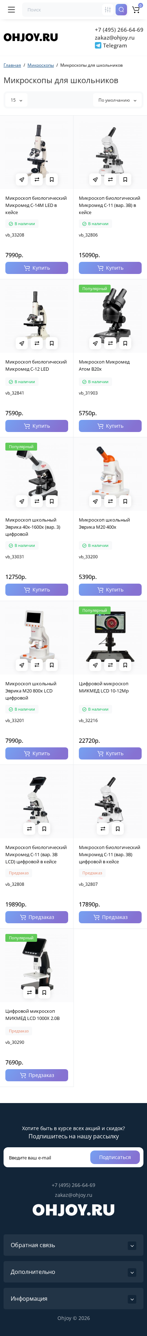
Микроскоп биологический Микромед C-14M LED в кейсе (36, 205)
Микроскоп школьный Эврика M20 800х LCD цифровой (30, 690)
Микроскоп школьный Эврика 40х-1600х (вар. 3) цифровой (32, 527)
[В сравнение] (37, 179)
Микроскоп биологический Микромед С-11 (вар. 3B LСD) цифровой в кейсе (36, 854)
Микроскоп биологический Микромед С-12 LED (36, 365)
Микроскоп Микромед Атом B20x (104, 365)
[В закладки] (52, 179)
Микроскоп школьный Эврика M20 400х (104, 523)
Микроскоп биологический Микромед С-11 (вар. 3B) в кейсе (109, 205)
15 (14, 100)
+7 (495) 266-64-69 (119, 29)
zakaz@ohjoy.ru (115, 37)
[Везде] (107, 9)
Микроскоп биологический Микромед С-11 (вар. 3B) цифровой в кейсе (109, 854)
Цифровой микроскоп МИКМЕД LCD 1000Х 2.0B (32, 1014)
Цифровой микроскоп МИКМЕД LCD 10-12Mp (104, 687)
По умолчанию (114, 100)
